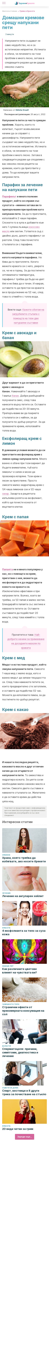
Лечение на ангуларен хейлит (23, 896)
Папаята (7, 569)
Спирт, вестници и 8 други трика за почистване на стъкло (24, 1092)
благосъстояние (9, 11)
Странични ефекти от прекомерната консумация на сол (23, 1011)
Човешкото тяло (10, 1004)
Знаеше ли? (7, 966)
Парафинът (9, 196)
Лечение (6, 893)
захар (5, 493)
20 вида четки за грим (17, 1129)
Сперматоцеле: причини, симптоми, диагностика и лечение (20, 1052)
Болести (6, 1046)
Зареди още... (24, 1137)
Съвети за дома (10, 1088)
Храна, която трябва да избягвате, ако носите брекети (24, 859)
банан (15, 395)
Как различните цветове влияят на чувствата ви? (19, 970)
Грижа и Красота (27, 11)
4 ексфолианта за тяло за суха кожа (23, 932)
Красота (6, 928)
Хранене (6, 855)
